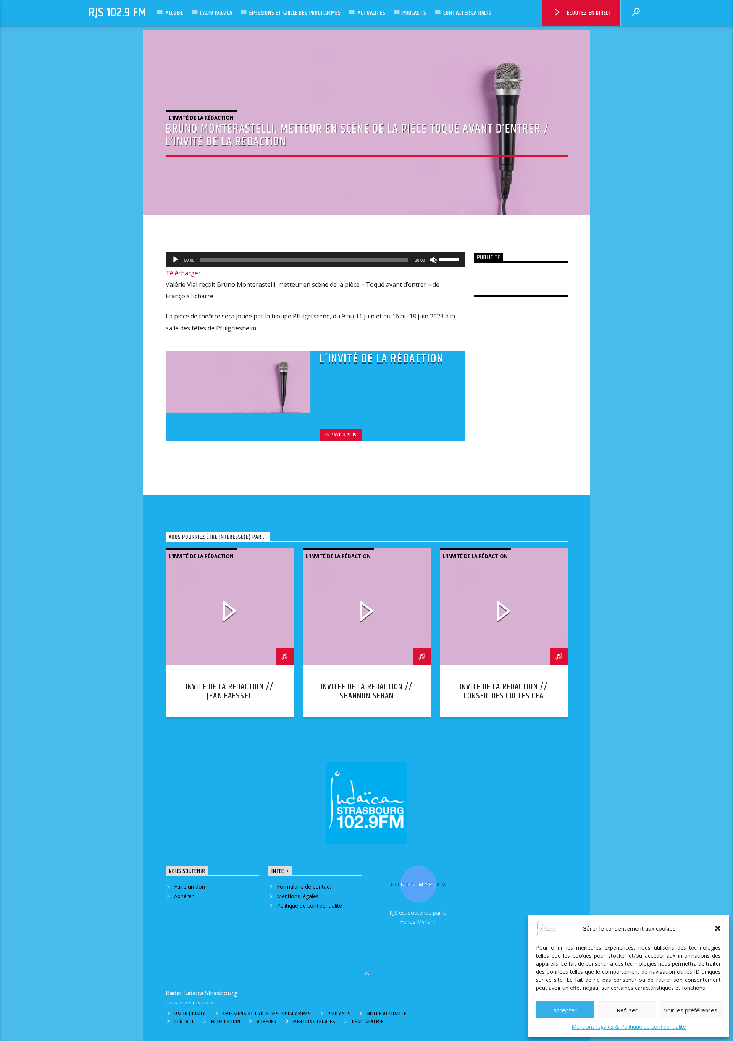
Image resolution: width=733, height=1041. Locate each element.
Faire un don (189, 886)
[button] (718, 928)
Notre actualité (387, 1014)
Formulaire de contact (304, 886)
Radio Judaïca (216, 13)
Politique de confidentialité (309, 905)
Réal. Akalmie (368, 1022)
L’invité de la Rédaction (381, 358)
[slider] (450, 259)
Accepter (565, 1010)
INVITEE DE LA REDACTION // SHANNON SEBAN (366, 691)
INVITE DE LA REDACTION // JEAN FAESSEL (229, 691)
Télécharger (183, 273)
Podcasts (414, 13)
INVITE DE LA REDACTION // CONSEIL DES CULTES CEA (503, 691)
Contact (184, 1022)
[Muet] (433, 259)
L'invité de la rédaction (201, 117)
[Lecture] (175, 259)
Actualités (371, 13)
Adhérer (184, 896)
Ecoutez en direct (589, 13)
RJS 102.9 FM (118, 13)
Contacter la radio (467, 13)
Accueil (174, 13)
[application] (315, 259)
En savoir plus (341, 435)
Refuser (627, 1010)
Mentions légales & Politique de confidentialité (629, 1026)
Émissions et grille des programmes (295, 13)
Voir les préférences (690, 1010)
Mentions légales (298, 896)
